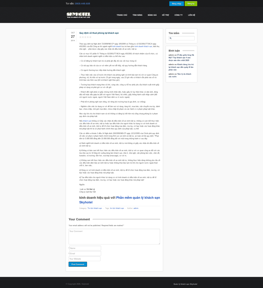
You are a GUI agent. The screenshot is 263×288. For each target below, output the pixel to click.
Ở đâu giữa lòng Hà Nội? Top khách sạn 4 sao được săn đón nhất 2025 (181, 58)
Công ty (179, 15)
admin (136, 208)
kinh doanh (116, 46)
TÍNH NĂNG (137, 15)
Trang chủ (122, 15)
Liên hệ (191, 15)
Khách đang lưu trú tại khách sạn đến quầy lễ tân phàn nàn (181, 67)
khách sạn (87, 121)
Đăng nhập (176, 3)
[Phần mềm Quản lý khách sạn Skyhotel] (78, 18)
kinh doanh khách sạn (143, 46)
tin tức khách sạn (117, 208)
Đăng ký (191, 3)
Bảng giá (152, 15)
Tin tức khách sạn (95, 208)
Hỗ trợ (165, 15)
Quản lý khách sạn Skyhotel (185, 284)
